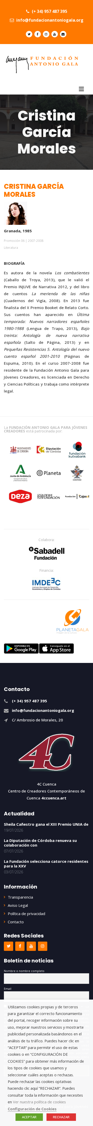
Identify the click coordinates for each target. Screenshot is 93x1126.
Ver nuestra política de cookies (39, 1101)
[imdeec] (46, 583)
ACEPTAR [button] (29, 1117)
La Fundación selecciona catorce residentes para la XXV (46, 863)
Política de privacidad (26, 913)
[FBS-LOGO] (46, 553)
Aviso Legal (18, 905)
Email (7, 989)
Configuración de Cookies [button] (32, 1108)
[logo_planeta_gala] (72, 621)
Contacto (16, 921)
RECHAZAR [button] (61, 1117)
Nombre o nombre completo (24, 971)
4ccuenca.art (53, 797)
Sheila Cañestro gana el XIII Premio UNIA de (46, 824)
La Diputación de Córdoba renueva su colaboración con (40, 843)
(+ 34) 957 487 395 (49, 11)
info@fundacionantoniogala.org (49, 20)
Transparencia (20, 897)
